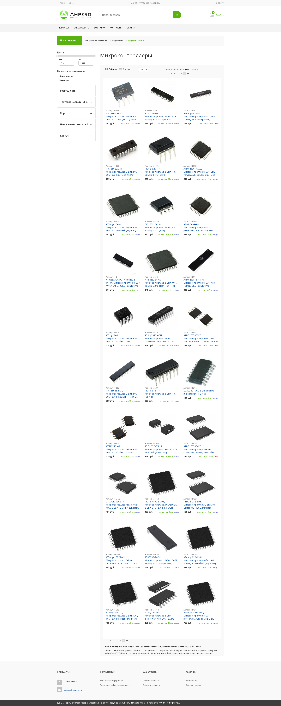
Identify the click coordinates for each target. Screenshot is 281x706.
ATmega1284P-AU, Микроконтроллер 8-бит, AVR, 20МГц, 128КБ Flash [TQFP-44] (200, 560)
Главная (64, 27)
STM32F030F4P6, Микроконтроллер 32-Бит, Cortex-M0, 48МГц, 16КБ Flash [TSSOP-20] (199, 451)
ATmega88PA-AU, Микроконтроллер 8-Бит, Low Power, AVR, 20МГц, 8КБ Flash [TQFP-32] (199, 173)
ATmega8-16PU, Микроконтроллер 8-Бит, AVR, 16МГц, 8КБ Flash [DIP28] (199, 116)
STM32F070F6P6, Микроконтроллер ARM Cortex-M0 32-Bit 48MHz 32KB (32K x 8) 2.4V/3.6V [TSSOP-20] (201, 340)
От (60, 59)
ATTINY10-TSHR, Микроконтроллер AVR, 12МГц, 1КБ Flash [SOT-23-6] (161, 449)
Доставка (100, 27)
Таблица (113, 69)
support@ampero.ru (73, 690)
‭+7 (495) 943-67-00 (66, 3)
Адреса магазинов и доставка (145, 3)
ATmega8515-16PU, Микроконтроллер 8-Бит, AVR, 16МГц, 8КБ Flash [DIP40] (199, 282)
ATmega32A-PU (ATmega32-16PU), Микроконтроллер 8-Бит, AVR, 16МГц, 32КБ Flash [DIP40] (123, 282)
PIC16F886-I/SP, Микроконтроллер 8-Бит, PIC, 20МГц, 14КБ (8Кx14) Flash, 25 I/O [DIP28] (122, 395)
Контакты (116, 27)
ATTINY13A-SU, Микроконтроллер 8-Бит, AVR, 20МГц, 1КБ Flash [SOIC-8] (122, 449)
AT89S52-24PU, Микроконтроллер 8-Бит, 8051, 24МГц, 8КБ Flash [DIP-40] (161, 560)
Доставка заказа (151, 680)
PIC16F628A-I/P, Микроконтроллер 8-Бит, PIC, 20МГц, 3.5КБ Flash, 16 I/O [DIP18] (121, 173)
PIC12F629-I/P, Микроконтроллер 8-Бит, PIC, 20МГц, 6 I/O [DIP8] (160, 171)
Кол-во (194, 69)
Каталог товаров (194, 685)
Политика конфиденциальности (115, 685)
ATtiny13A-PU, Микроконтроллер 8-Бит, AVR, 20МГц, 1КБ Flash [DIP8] (122, 338)
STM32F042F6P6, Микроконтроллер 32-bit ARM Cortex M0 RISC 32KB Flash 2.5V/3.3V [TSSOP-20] (199, 506)
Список (126, 69)
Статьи (131, 27)
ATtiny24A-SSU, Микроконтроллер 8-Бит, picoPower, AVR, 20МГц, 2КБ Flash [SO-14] (159, 617)
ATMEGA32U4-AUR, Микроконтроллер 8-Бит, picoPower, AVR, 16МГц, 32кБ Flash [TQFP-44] (199, 617)
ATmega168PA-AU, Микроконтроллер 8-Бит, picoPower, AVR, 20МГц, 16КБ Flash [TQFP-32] (121, 562)
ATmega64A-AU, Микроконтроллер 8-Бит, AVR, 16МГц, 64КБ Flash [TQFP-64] (122, 615)
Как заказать (81, 27)
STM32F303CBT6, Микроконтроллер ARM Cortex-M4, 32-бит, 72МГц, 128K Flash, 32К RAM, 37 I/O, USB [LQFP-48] (122, 506)
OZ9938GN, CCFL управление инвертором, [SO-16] (199, 392)
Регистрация (191, 680)
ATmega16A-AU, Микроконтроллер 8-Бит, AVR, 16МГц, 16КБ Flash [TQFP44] (122, 227)
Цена (187, 69)
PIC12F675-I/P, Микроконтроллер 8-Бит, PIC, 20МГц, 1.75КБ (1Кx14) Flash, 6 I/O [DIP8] (122, 118)
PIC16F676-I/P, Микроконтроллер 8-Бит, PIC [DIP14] (160, 393)
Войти (221, 3)
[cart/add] (109, 130)
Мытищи (64, 80)
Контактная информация (111, 680)
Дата (182, 69)
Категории (70, 40)
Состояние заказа (151, 685)
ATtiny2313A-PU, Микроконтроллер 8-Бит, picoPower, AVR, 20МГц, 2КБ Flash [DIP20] (159, 340)
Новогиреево (66, 76)
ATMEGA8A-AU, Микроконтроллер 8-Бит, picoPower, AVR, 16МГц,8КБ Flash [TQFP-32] (198, 229)
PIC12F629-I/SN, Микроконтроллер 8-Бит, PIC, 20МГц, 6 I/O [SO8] (160, 227)
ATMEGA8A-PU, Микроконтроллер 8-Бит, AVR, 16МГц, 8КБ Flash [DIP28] (161, 116)
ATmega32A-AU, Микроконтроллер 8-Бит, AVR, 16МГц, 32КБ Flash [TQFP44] (161, 282)
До (79, 59)
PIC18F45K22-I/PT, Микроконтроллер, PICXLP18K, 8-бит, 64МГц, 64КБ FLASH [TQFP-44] (161, 506)
